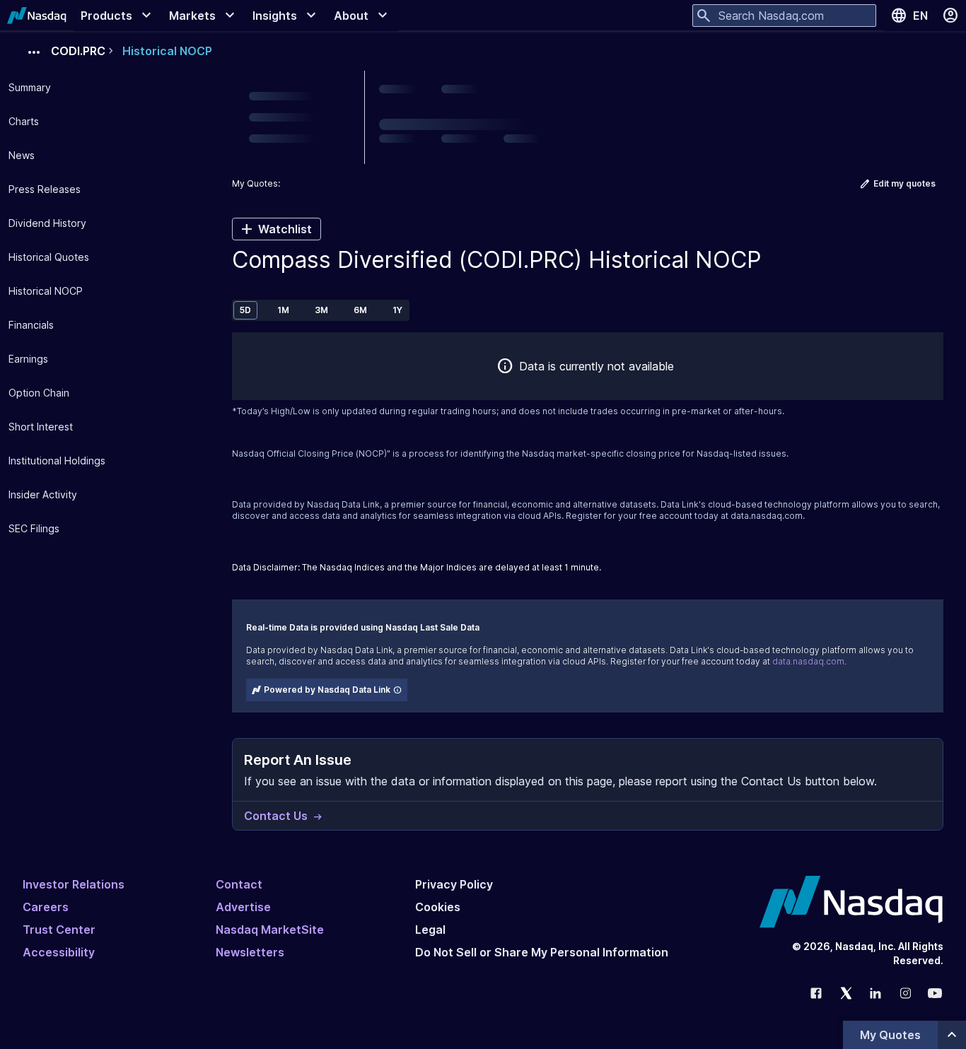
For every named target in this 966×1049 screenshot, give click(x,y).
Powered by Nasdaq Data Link (327, 689)
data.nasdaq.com (767, 515)
